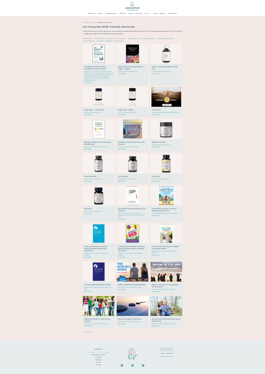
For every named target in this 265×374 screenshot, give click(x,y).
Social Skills (138, 13)
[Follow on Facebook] (143, 365)
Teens (94, 80)
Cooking (102, 71)
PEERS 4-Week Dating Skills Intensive (131, 285)
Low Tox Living (108, 73)
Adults (120, 71)
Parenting (122, 13)
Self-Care (93, 78)
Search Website (172, 13)
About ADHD (91, 13)
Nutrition (108, 75)
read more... (88, 82)
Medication (87, 75)
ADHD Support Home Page (90, 22)
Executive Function (128, 213)
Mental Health (96, 75)
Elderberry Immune (159, 142)
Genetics (98, 73)
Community (162, 13)
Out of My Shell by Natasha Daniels (97, 285)
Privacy (162, 353)
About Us (100, 13)
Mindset (103, 75)
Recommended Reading (165, 38)
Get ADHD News (166, 349)
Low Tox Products (119, 38)
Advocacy (87, 71)
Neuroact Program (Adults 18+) (130, 319)
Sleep (103, 78)
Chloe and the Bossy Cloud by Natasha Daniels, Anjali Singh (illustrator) (95, 249)
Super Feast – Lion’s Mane (94, 110)
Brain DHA (88, 209)
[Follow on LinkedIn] (122, 365)
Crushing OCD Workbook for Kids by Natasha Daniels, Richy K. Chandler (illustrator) (131, 249)
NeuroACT (131, 13)
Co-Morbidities (95, 71)
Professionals (95, 76)
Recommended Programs (147, 38)
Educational (121, 287)
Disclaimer (169, 353)
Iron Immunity (123, 176)
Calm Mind (156, 176)
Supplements (109, 41)
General (92, 73)
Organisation (122, 215)
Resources (147, 13)
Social (107, 78)
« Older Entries (87, 331)
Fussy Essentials (90, 176)
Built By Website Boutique (166, 356)
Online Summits (133, 38)
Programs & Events (111, 13)
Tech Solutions (119, 41)
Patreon (155, 13)
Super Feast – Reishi (125, 110)
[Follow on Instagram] (132, 365)
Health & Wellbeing (157, 112)
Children (120, 147)
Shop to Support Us (89, 41)
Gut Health (109, 38)
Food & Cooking (100, 38)
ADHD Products (87, 38)
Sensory (98, 78)
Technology (87, 80)
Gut (103, 73)
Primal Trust (156, 110)
